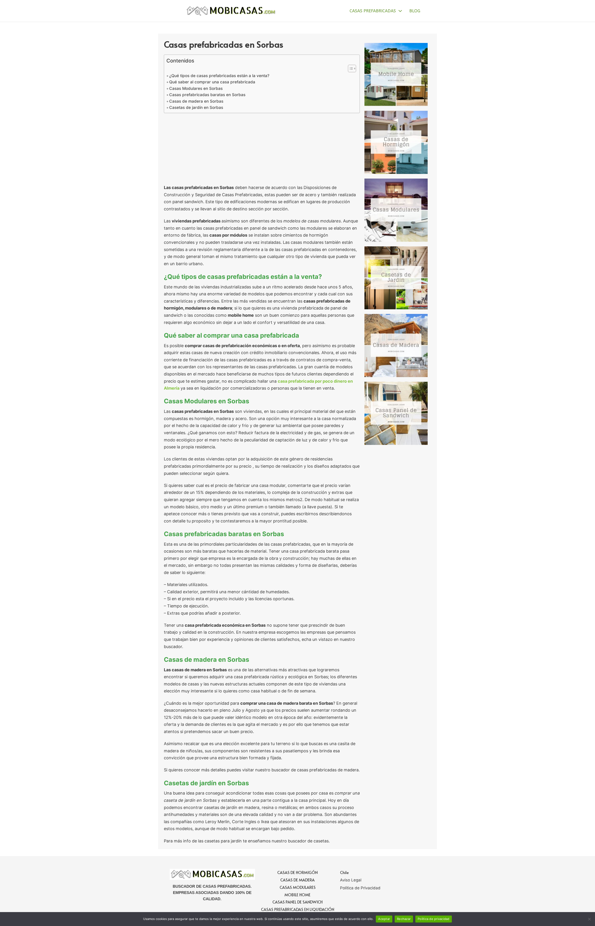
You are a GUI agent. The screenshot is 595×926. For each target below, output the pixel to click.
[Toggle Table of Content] (349, 68)
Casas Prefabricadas (373, 10)
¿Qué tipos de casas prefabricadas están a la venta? (219, 75)
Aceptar (384, 919)
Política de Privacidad (360, 888)
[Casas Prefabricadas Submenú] (400, 11)
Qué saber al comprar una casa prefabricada (212, 81)
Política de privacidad (434, 919)
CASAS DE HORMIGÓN (297, 872)
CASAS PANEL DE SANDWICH (297, 902)
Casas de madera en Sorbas (196, 101)
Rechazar (404, 919)
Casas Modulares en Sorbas (196, 88)
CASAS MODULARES (298, 887)
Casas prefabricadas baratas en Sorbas (207, 94)
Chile (344, 872)
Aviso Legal (350, 880)
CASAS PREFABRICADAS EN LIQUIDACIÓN (297, 909)
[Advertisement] (262, 149)
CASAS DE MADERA (297, 880)
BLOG (414, 10)
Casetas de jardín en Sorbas (196, 107)
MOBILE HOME (297, 894)
